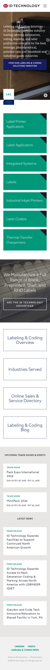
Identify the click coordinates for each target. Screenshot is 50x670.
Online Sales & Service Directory (25, 398)
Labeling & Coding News (25, 649)
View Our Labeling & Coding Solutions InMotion (25, 64)
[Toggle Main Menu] (45, 6)
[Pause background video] (45, 95)
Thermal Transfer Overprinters (19, 239)
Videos (31, 646)
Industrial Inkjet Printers (24, 200)
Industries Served (25, 369)
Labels (11, 182)
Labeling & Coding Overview (25, 340)
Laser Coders (16, 219)
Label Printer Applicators (16, 124)
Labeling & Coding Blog (25, 427)
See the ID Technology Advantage (25, 304)
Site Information (36, 657)
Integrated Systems (21, 163)
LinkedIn (19, 646)
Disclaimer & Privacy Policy (18, 657)
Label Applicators (19, 145)
